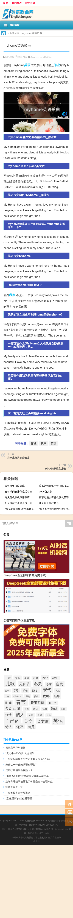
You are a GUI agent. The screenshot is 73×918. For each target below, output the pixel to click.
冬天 (38, 683)
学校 (25, 690)
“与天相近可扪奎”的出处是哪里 (55, 509)
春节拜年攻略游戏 (15, 485)
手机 (28, 696)
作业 (57, 65)
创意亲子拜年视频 (15, 747)
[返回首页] (69, 804)
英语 (27, 65)
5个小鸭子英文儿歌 (55, 468)
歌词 (35, 708)
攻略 (46, 695)
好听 (7, 690)
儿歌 (10, 683)
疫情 (8, 715)
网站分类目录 (54, 820)
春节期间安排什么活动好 (18, 491)
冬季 (49, 684)
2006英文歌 (45, 491)
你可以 (55, 678)
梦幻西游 (12, 708)
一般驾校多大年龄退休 (17, 792)
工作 (7, 696)
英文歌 (43, 721)
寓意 (58, 690)
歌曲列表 (17, 3)
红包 (49, 715)
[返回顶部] (69, 821)
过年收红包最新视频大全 (19, 770)
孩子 (35, 690)
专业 (17, 678)
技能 (36, 696)
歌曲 (26, 708)
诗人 (8, 726)
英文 (28, 721)
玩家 (63, 709)
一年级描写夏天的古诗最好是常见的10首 (27, 759)
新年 (57, 696)
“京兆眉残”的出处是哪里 (18, 798)
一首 (8, 678)
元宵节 (24, 683)
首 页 (5, 3)
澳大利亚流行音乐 (49, 503)
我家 (12, 295)
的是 (31, 715)
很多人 (17, 696)
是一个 (52, 703)
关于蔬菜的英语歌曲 (18, 457)
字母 (15, 690)
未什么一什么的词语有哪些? (21, 764)
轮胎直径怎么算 (14, 787)
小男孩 (36, 841)
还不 (20, 726)
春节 (21, 701)
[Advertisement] (36, 881)
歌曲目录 (30, 3)
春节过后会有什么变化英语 (54, 497)
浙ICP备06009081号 (48, 824)
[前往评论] (69, 813)
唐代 (59, 683)
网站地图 (23, 824)
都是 (31, 726)
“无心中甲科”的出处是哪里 (20, 753)
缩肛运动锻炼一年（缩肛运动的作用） (55, 485)
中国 (26, 678)
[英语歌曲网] (36, 13)
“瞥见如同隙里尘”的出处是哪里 (21, 509)
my (12, 57)
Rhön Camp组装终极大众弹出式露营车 (27, 775)
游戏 (54, 708)
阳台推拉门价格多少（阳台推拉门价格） (21, 503)
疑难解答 (33, 824)
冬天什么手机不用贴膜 (17, 497)
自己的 (12, 720)
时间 (8, 702)
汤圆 (45, 708)
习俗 (35, 678)
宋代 (47, 689)
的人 (20, 714)
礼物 (40, 715)
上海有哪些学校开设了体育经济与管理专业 (29, 781)
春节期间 (37, 702)
